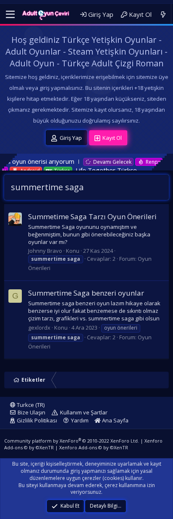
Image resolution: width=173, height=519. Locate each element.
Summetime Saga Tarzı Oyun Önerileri (92, 216)
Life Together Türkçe (94, 170)
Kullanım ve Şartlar (83, 412)
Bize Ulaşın (31, 412)
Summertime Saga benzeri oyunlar (86, 293)
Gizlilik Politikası (37, 420)
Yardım (80, 420)
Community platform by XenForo (71, 441)
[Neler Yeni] (163, 14)
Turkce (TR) (30, 405)
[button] (10, 15)
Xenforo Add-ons (93, 447)
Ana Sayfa (114, 420)
